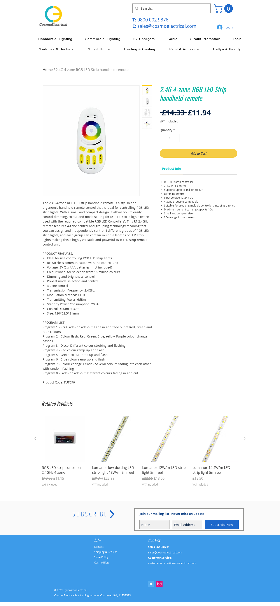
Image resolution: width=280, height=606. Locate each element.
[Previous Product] (35, 438)
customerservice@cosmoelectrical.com (172, 563)
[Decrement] (163, 138)
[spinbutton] (170, 138)
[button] (224, 8)
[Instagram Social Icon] (159, 584)
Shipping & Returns (105, 552)
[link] (171, 168)
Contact (98, 546)
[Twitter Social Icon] (151, 584)
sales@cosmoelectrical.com (166, 26)
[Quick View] (65, 439)
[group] (140, 453)
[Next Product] (244, 438)
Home (48, 69)
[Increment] (176, 138)
